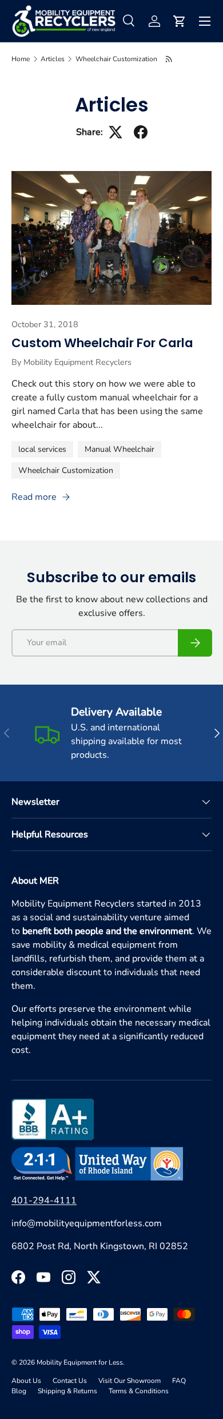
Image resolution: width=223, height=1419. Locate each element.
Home (20, 58)
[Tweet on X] (115, 132)
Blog (18, 1391)
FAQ (179, 1380)
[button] (179, 21)
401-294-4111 (44, 1200)
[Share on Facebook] (140, 132)
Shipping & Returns (67, 1391)
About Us (26, 1380)
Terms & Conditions (139, 1391)
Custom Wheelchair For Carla (102, 343)
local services (42, 449)
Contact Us (70, 1380)
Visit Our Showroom (129, 1380)
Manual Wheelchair (119, 449)
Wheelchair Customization (116, 58)
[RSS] (169, 59)
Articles (53, 58)
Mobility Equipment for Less (80, 1362)
